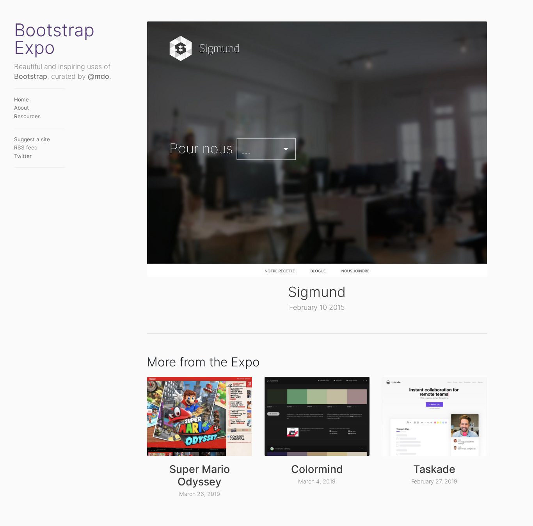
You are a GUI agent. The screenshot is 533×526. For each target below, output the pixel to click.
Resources (27, 116)
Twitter (23, 156)
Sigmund (317, 291)
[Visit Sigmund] (317, 149)
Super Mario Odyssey (199, 475)
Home (21, 99)
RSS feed (25, 147)
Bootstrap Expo (54, 38)
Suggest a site (32, 139)
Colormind (317, 469)
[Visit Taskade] (434, 416)
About (21, 108)
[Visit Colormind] (317, 416)
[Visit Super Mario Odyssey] (199, 416)
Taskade (434, 469)
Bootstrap (30, 76)
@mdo (98, 76)
